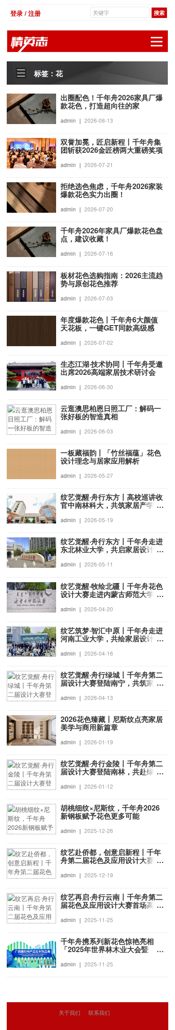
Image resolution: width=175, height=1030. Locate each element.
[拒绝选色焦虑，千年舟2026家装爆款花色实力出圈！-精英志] (31, 196)
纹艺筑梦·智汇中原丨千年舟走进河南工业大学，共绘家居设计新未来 (112, 639)
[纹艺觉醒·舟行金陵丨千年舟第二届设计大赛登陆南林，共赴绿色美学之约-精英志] (31, 773)
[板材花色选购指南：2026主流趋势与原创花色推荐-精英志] (31, 285)
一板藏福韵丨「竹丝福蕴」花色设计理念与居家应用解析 (111, 457)
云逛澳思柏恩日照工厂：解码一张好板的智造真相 (111, 412)
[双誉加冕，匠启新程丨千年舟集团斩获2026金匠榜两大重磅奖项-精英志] (31, 152)
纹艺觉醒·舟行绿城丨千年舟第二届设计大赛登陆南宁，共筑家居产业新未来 (112, 683)
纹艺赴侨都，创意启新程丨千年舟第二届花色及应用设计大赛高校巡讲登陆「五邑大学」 (111, 860)
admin (68, 120)
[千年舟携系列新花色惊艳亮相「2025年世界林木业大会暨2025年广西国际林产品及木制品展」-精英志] (31, 951)
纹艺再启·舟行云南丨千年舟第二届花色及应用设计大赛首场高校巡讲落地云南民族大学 (112, 905)
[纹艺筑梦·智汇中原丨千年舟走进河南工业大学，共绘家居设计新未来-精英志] (31, 640)
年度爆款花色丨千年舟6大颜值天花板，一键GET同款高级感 (109, 324)
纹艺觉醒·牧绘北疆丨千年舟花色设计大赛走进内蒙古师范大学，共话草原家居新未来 (112, 594)
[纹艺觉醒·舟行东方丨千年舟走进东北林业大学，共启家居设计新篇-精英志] (31, 551)
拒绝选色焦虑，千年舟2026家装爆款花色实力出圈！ (112, 190)
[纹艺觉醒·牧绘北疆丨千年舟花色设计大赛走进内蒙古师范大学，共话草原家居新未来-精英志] (31, 596)
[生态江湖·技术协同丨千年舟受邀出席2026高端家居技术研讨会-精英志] (31, 374)
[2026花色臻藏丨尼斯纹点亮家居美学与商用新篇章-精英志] (31, 729)
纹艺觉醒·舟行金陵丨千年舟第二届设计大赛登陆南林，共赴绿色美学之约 (112, 772)
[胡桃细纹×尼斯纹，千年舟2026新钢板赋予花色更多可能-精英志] (31, 818)
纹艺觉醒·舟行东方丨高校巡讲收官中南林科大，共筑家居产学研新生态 (112, 505)
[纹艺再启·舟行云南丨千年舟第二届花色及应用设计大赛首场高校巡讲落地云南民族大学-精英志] (31, 906)
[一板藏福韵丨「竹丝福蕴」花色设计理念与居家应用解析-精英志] (31, 463)
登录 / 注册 (25, 13)
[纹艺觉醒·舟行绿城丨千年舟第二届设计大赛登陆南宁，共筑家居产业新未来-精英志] (31, 685)
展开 (156, 41)
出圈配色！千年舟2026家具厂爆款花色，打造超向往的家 (112, 102)
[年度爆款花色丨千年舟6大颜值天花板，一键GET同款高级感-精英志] (31, 329)
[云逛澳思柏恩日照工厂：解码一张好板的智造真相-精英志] (31, 418)
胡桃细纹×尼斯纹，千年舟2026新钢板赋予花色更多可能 (110, 812)
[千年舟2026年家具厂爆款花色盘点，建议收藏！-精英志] (31, 240)
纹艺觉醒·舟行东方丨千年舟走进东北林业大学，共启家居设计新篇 (112, 549)
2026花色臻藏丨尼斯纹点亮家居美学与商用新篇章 (112, 723)
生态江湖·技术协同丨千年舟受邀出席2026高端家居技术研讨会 (112, 368)
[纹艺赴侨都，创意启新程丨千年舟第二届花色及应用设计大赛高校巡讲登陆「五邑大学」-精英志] (31, 862)
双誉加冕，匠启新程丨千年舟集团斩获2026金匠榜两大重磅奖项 (112, 146)
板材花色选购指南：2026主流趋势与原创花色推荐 (112, 279)
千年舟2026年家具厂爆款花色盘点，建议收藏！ (112, 235)
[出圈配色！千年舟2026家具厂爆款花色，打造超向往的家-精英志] (31, 107)
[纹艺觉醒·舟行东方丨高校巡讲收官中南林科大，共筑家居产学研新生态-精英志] (31, 507)
